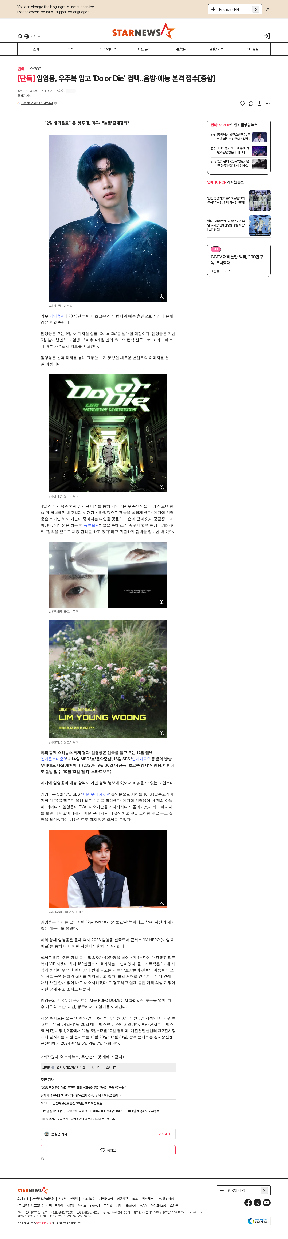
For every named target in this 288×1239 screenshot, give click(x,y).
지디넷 (108, 1205)
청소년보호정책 (68, 1199)
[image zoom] (162, 296)
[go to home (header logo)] (144, 30)
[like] (242, 103)
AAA (143, 1205)
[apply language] (255, 9)
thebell (131, 1205)
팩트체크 (147, 1199)
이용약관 (122, 1199)
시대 (119, 1205)
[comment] (251, 103)
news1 (95, 1205)
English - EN (229, 9)
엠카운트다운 (52, 759)
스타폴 (174, 1205)
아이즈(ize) (158, 1205)
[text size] (268, 103)
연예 (20, 69)
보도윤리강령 (165, 1199)
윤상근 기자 (24, 96)
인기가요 (139, 759)
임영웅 (55, 316)
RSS (135, 1199)
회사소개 (22, 1199)
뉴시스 (82, 1205)
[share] (259, 103)
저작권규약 (106, 1199)
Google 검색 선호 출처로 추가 (37, 103)
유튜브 (89, 525)
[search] (20, 36)
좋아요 (111, 1150)
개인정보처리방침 (43, 1199)
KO (33, 36)
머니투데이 (56, 1205)
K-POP (35, 69)
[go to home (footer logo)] (33, 1189)
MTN (70, 1205)
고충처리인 (88, 1199)
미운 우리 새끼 (94, 794)
